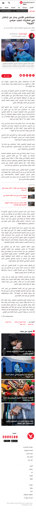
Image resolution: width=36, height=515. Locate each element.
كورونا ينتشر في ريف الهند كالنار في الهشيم (15, 196)
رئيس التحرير (29, 454)
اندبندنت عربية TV (28, 498)
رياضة (31, 488)
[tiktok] (6, 437)
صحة (22, 331)
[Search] (9, 3)
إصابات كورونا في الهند (20, 322)
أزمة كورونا (30, 324)
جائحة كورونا (8, 322)
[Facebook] (17, 437)
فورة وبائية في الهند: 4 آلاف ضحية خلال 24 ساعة (14, 189)
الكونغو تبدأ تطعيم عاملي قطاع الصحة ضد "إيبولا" (19, 376)
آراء (19, 7)
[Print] (20, 75)
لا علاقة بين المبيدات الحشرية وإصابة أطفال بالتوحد (20, 352)
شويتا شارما (23, 34)
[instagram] (12, 437)
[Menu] (3, 3)
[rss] (3, 437)
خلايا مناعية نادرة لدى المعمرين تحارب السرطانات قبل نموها (19, 422)
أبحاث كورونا (22, 324)
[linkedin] (8, 437)
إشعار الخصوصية (28, 450)
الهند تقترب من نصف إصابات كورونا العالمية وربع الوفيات (16, 204)
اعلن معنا (30, 460)
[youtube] (10, 437)
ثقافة (6, 7)
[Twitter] (14, 437)
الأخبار (31, 7)
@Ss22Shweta (14, 34)
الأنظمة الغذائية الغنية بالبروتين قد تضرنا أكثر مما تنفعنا (18, 399)
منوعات (31, 485)
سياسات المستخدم (28, 447)
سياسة (25, 7)
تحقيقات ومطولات (28, 495)
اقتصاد (13, 7)
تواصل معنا (30, 457)
